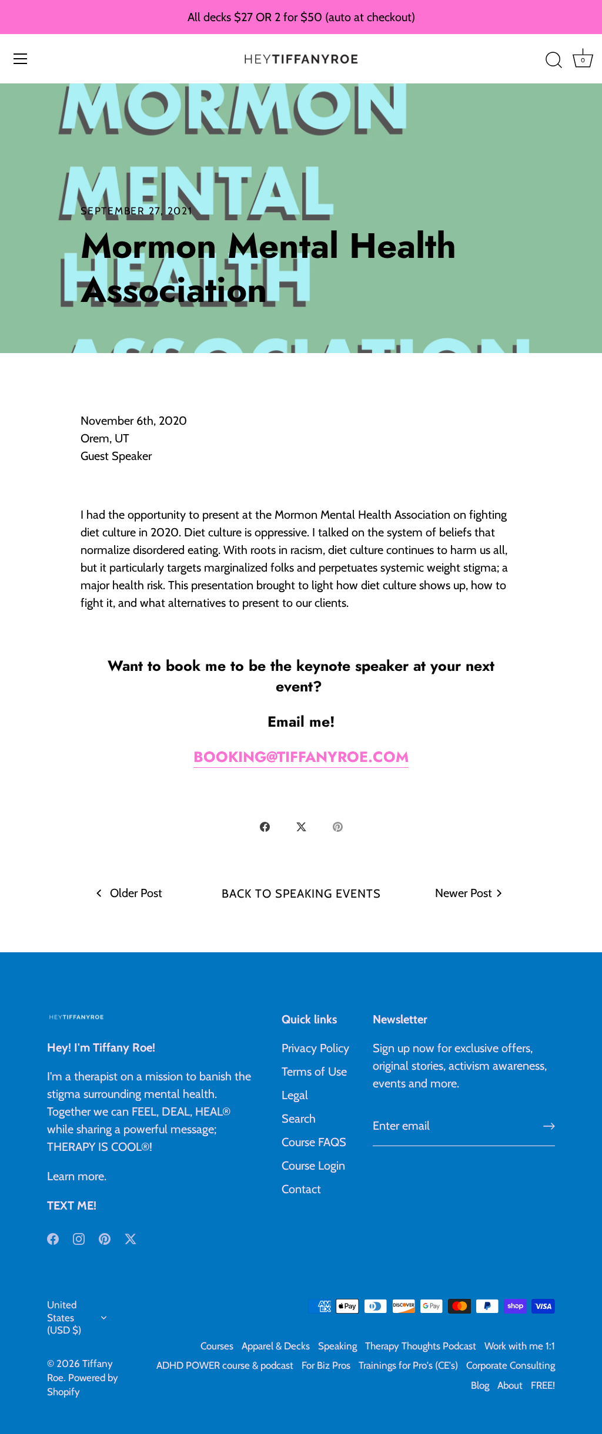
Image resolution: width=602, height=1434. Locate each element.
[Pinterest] (105, 1237)
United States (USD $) (64, 1317)
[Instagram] (79, 1237)
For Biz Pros (326, 1365)
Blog (480, 1385)
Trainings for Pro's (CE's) (408, 1365)
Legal (295, 1095)
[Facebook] (53, 1237)
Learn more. (76, 1176)
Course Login (313, 1165)
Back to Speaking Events (301, 893)
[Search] (554, 60)
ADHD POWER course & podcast (224, 1365)
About (510, 1385)
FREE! (543, 1385)
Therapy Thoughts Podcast (420, 1346)
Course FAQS (314, 1142)
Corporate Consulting (510, 1365)
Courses (216, 1346)
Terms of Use (314, 1071)
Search (299, 1118)
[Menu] (21, 59)
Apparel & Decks (276, 1346)
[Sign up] (549, 1126)
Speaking (337, 1346)
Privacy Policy (315, 1048)
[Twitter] (130, 1237)
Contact (301, 1189)
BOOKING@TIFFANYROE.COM (301, 756)
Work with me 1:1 (519, 1346)
